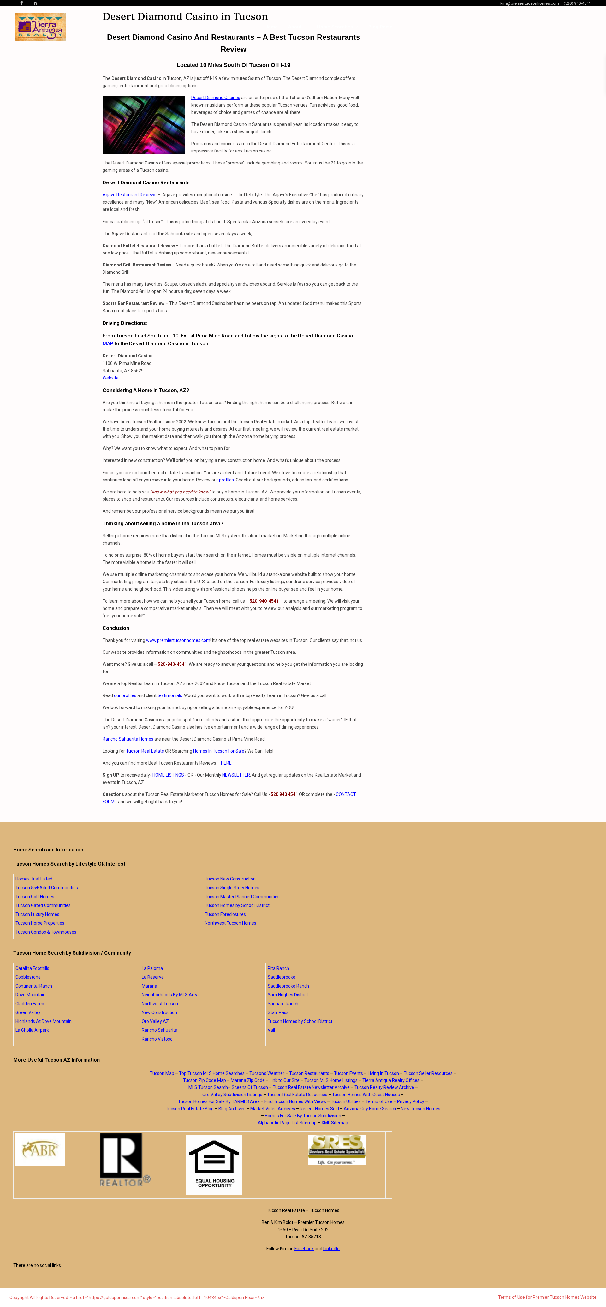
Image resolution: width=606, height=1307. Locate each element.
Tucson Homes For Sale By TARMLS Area (219, 1101)
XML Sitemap (334, 1122)
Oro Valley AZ (155, 1021)
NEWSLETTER (236, 775)
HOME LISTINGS (168, 775)
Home (271, 27)
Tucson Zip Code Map (204, 1080)
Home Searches (335, 27)
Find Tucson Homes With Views (295, 1101)
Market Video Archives (272, 1108)
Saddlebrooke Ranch (288, 985)
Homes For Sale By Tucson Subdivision (303, 1115)
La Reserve (153, 977)
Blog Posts (380, 27)
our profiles (125, 695)
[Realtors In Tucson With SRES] (336, 1150)
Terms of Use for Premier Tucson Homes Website (547, 1297)
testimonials (169, 695)
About (294, 27)
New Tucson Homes (420, 1108)
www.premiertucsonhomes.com (178, 640)
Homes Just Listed (33, 878)
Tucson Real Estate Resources (297, 1094)
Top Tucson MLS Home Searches (212, 1073)
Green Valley (27, 1012)
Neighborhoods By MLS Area (170, 994)
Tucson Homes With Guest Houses (366, 1094)
